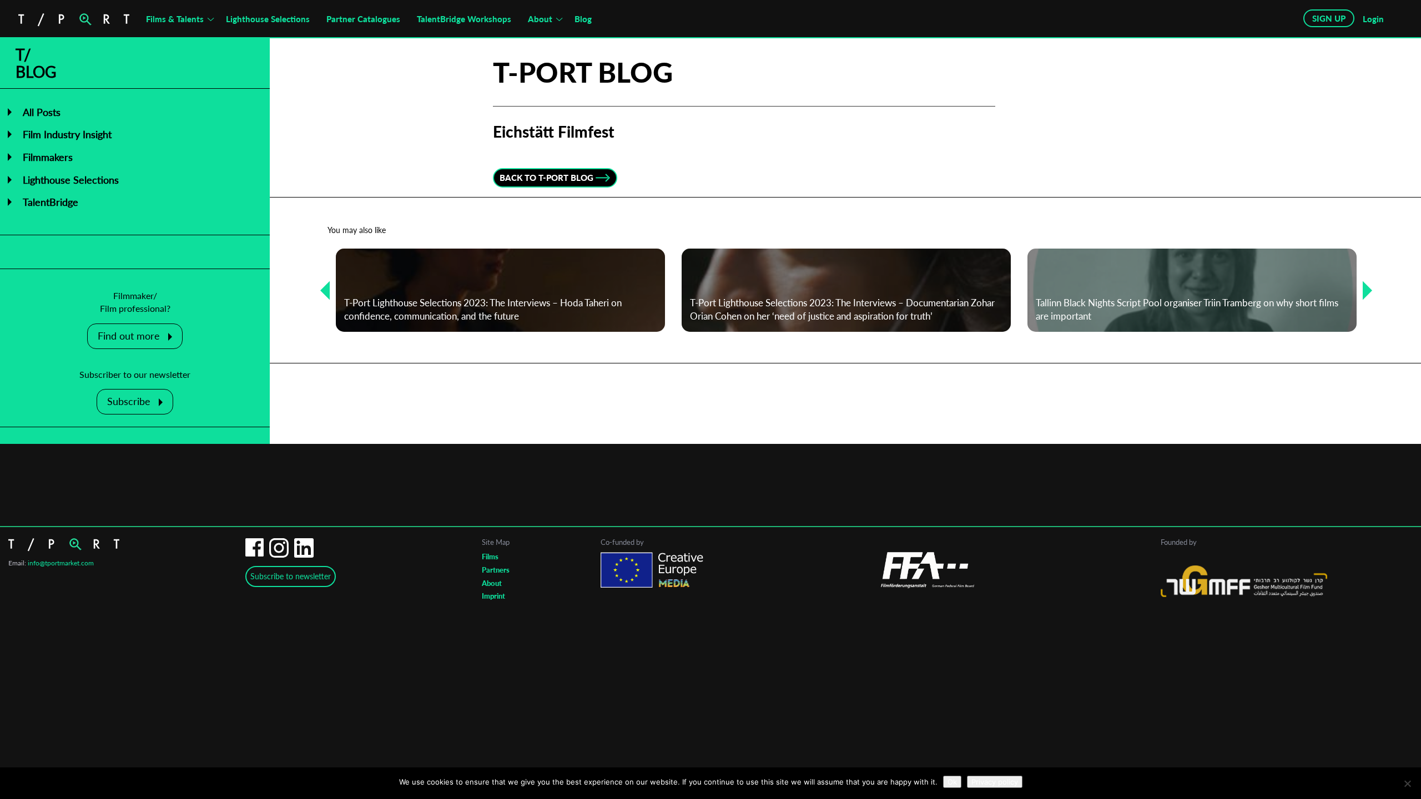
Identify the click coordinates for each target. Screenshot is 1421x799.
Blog (583, 19)
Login (1373, 19)
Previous (321, 290)
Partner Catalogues (363, 19)
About (540, 19)
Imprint (493, 595)
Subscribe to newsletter (290, 576)
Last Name (637, 444)
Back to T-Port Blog (546, 178)
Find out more (129, 336)
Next (1363, 290)
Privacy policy (994, 781)
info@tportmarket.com (61, 563)
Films (490, 556)
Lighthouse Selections (268, 19)
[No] (1407, 783)
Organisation (641, 488)
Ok (952, 781)
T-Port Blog (583, 72)
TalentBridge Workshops (464, 19)
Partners (496, 569)
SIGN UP (1329, 18)
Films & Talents (175, 19)
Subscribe (128, 401)
